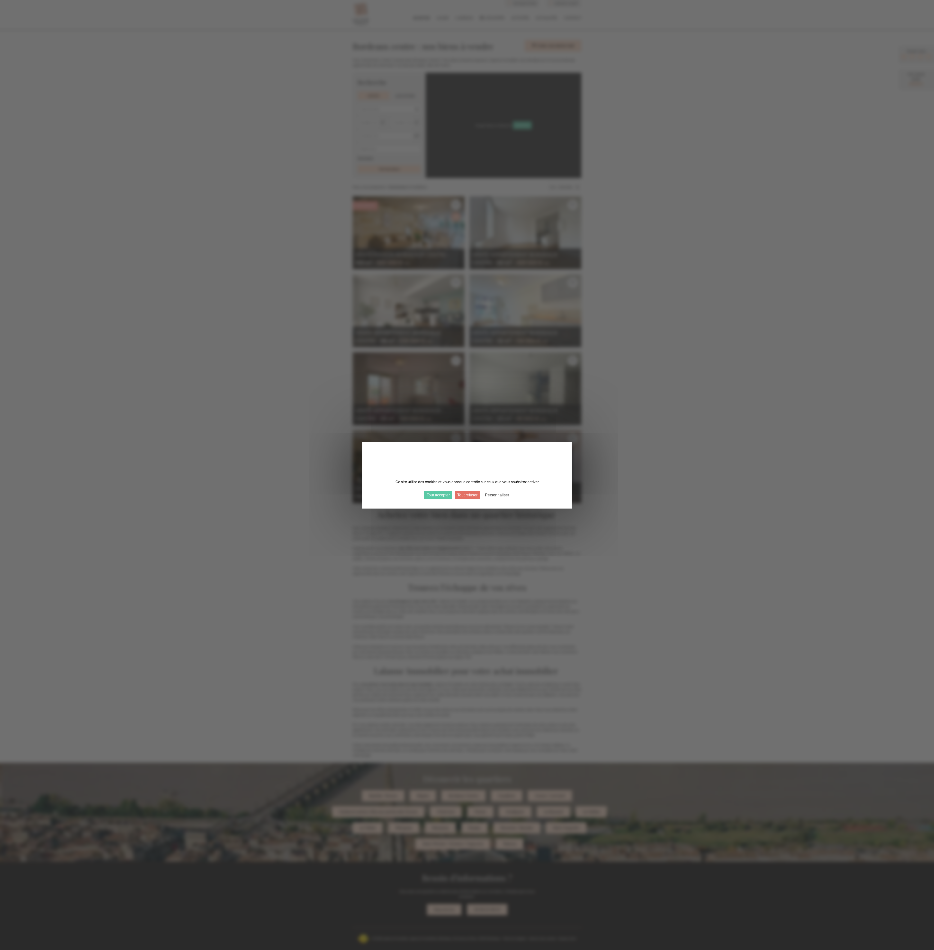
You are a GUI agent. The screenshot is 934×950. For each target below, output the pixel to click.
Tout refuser (467, 495)
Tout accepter (438, 495)
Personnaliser (497, 495)
